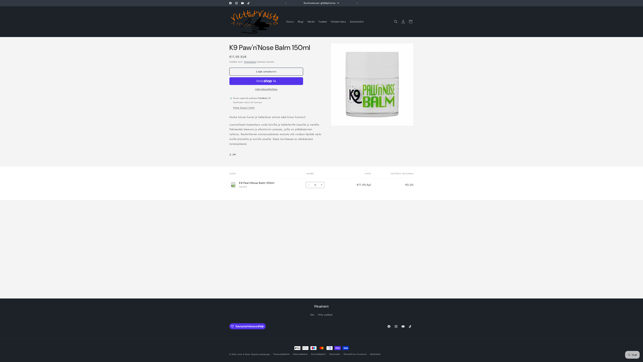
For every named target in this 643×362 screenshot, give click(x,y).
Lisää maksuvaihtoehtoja (266, 89)
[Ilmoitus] (357, 3)
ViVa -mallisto (325, 314)
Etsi (312, 314)
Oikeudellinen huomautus (355, 354)
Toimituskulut (250, 61)
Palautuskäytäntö (300, 354)
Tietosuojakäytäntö (281, 354)
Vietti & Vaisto (244, 354)
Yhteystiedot (334, 354)
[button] (396, 21)
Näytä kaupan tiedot (244, 107)
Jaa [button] (234, 154)
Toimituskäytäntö (318, 354)
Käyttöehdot (375, 354)
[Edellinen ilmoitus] (286, 3)
